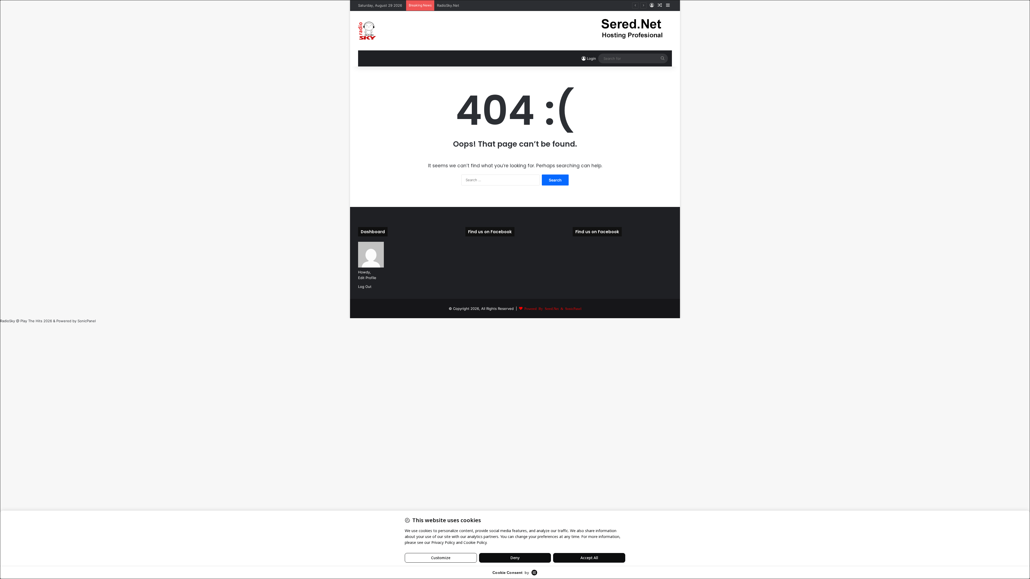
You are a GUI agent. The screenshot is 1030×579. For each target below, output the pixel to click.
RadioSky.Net (448, 5)
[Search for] (662, 58)
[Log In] (652, 5)
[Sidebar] (668, 5)
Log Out (364, 286)
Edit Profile (367, 278)
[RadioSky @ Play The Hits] (367, 31)
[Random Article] (660, 5)
